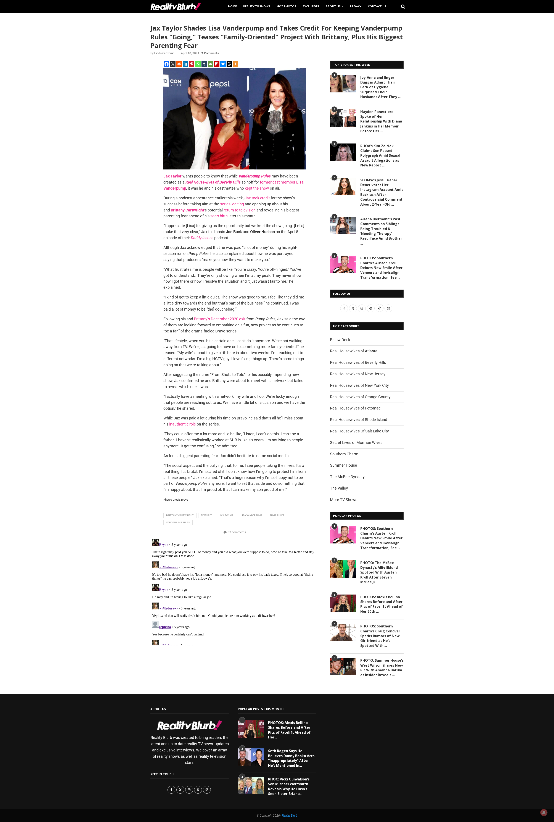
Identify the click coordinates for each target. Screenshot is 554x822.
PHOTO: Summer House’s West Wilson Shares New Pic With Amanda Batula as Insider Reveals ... (382, 667)
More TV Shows (343, 499)
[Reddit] (179, 64)
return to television (240, 210)
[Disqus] (234, 591)
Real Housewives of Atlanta (353, 351)
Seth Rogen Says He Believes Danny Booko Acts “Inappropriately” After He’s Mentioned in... (291, 758)
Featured (206, 515)
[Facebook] (166, 64)
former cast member (277, 182)
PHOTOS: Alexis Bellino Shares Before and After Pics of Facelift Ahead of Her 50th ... (381, 604)
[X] (173, 64)
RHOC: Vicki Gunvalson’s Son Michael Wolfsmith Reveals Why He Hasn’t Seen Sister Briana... (288, 786)
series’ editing (232, 204)
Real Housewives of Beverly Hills (358, 362)
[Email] (210, 64)
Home (232, 6)
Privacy (355, 6)
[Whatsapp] (198, 64)
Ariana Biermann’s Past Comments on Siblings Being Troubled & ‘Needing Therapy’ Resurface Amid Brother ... (381, 231)
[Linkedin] (185, 64)
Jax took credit (257, 198)
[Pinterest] (191, 64)
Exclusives (311, 6)
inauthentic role (182, 424)
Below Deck (340, 339)
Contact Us (377, 6)
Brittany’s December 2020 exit (219, 319)
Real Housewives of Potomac (355, 408)
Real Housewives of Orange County (360, 397)
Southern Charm (344, 454)
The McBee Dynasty (347, 476)
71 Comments (209, 53)
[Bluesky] (223, 64)
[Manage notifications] (543, 812)
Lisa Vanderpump (251, 515)
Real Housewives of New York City (359, 385)
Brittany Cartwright (180, 515)
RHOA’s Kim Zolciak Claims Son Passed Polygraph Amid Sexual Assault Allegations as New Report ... (380, 155)
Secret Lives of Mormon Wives (356, 442)
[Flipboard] (216, 64)
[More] (235, 64)
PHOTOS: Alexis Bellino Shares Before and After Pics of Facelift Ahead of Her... (289, 730)
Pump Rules (277, 515)
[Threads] (229, 64)
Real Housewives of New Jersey (357, 374)
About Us (333, 6)
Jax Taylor (227, 515)
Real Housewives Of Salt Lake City (359, 431)
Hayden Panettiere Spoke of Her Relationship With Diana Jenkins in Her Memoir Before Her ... (381, 121)
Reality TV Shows (256, 6)
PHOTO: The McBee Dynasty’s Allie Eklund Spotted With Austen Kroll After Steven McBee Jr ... (379, 572)
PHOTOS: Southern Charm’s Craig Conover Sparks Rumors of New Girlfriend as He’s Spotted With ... (380, 636)
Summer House (343, 465)
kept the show (257, 188)
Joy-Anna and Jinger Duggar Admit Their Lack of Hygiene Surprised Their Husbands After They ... (380, 87)
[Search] (401, 6)
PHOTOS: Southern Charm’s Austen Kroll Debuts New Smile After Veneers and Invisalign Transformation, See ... (381, 268)
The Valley (339, 488)
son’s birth (219, 216)
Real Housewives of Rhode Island (358, 419)
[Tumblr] (204, 64)
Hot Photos (286, 6)
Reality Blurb (290, 815)
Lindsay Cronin (164, 53)
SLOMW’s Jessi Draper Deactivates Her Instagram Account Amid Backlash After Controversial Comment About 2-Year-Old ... (382, 192)
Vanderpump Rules (178, 522)
